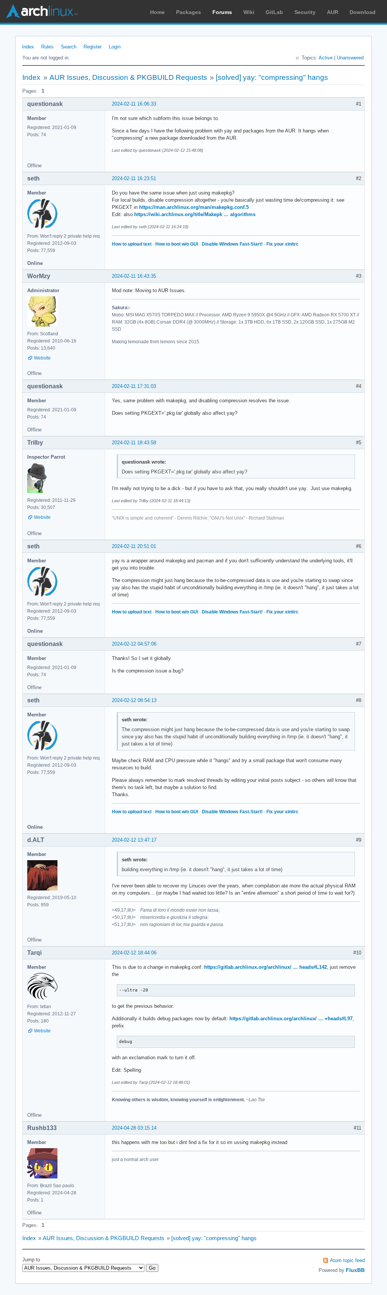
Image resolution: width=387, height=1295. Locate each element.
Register (93, 47)
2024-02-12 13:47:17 (134, 840)
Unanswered (350, 58)
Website (42, 358)
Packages (188, 12)
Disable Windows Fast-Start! (232, 244)
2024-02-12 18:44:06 (134, 953)
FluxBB (355, 1270)
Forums (222, 12)
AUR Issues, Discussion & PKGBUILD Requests (128, 77)
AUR (332, 12)
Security (305, 12)
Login (115, 47)
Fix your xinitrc (282, 244)
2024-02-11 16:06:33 (134, 104)
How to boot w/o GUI (176, 244)
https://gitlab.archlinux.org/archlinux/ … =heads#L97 (291, 1018)
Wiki (248, 12)
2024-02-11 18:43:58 (134, 442)
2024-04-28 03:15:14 (134, 1128)
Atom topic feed (347, 1260)
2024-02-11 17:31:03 (134, 386)
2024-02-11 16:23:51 (134, 178)
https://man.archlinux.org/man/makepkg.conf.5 (194, 207)
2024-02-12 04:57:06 (134, 644)
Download (363, 12)
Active (326, 58)
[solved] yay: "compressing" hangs (272, 77)
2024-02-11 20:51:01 (134, 546)
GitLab (274, 12)
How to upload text (132, 244)
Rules (47, 47)
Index (28, 47)
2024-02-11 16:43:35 (134, 276)
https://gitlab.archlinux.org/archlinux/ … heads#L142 (265, 967)
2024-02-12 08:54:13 (134, 700)
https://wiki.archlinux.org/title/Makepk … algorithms (194, 214)
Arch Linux (41, 11)
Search (68, 47)
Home (157, 12)
